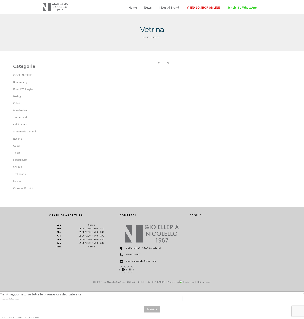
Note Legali (190, 281)
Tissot (16, 152)
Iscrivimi (152, 309)
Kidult (16, 103)
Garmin (17, 166)
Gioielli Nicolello (22, 75)
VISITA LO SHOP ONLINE (203, 7)
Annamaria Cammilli (25, 131)
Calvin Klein (20, 124)
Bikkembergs (20, 82)
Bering (17, 96)
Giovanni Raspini (23, 188)
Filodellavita (20, 159)
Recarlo (17, 138)
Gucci (16, 145)
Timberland (20, 117)
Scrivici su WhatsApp (242, 7)
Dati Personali (204, 281)
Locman (17, 181)
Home (146, 37)
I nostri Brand (169, 7)
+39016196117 (133, 254)
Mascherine (20, 110)
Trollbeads (19, 174)
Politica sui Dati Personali (28, 318)
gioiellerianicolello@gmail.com (141, 261)
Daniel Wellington (23, 89)
